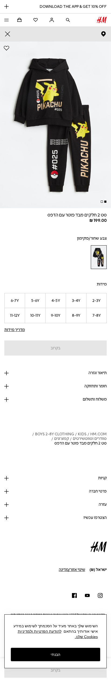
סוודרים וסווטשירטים (90, 439)
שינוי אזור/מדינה (72, 570)
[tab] (105, 201)
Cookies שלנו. (86, 637)
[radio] (98, 257)
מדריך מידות (14, 330)
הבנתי (55, 654)
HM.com (98, 434)
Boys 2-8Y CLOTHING (54, 434)
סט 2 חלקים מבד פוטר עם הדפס (80, 443)
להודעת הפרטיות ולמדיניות (39, 631)
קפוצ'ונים (61, 439)
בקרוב (55, 348)
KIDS (82, 434)
